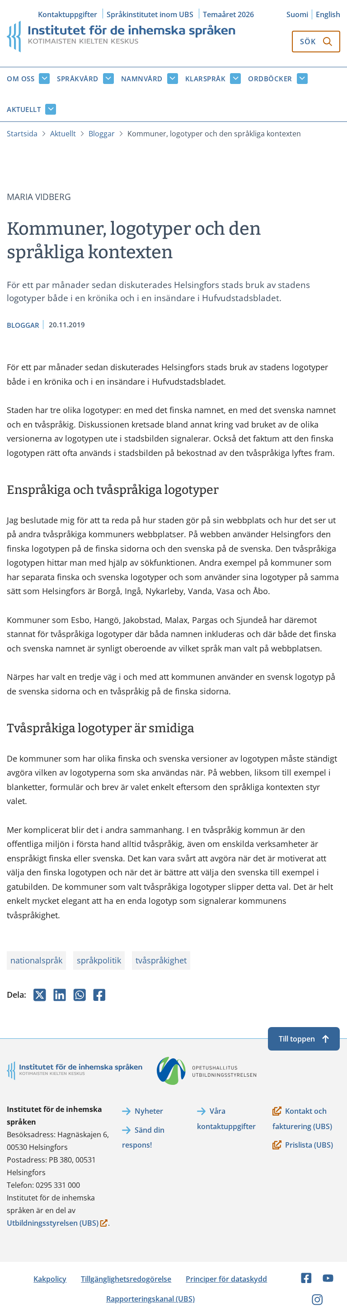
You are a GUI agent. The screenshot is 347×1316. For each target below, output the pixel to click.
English (328, 14)
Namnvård (142, 78)
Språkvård (77, 78)
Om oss (20, 78)
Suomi (297, 14)
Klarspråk (205, 78)
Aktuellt (24, 109)
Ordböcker (270, 78)
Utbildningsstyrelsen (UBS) (52, 1223)
